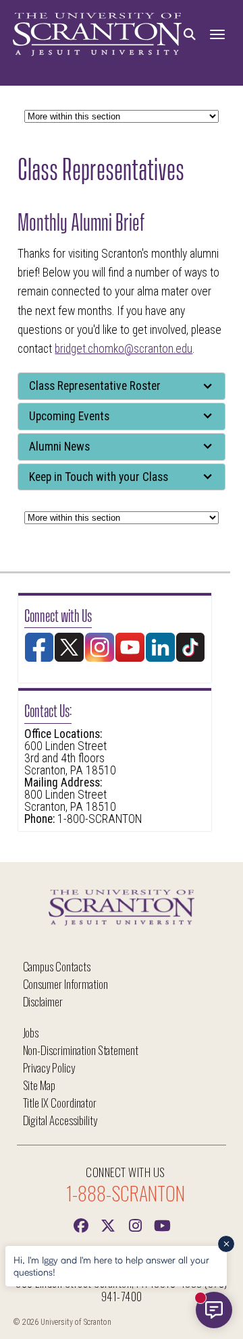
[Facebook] (81, 1224)
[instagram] (135, 1224)
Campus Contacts (56, 966)
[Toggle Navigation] (217, 34)
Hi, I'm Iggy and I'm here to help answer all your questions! (111, 1266)
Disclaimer (43, 1001)
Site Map (39, 1085)
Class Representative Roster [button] (95, 386)
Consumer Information (65, 983)
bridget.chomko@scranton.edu (123, 348)
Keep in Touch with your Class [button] (98, 477)
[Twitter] (108, 1224)
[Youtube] (162, 1224)
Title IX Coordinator (60, 1102)
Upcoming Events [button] (69, 416)
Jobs (31, 1032)
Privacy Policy (49, 1067)
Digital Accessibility (60, 1120)
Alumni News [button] (59, 446)
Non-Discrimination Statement (81, 1050)
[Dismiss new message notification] (226, 1244)
